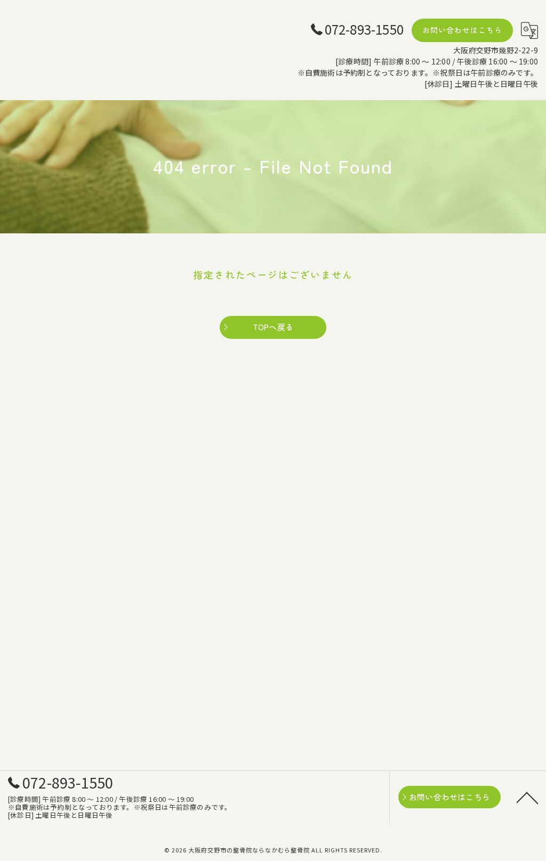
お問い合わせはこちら (462, 30)
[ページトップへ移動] (527, 797)
